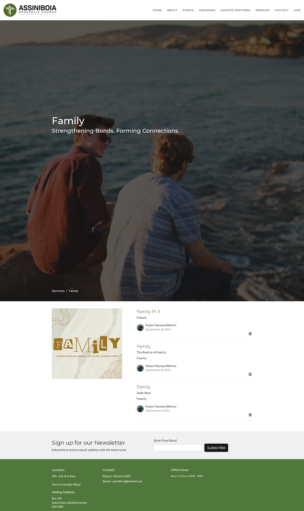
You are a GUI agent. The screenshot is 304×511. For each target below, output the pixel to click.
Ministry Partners (235, 10)
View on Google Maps (66, 484)
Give (297, 10)
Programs (207, 10)
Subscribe (216, 448)
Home (157, 10)
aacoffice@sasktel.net (127, 481)
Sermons (262, 10)
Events (188, 10)
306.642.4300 (121, 476)
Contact (282, 10)
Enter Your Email (165, 440)
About (172, 10)
